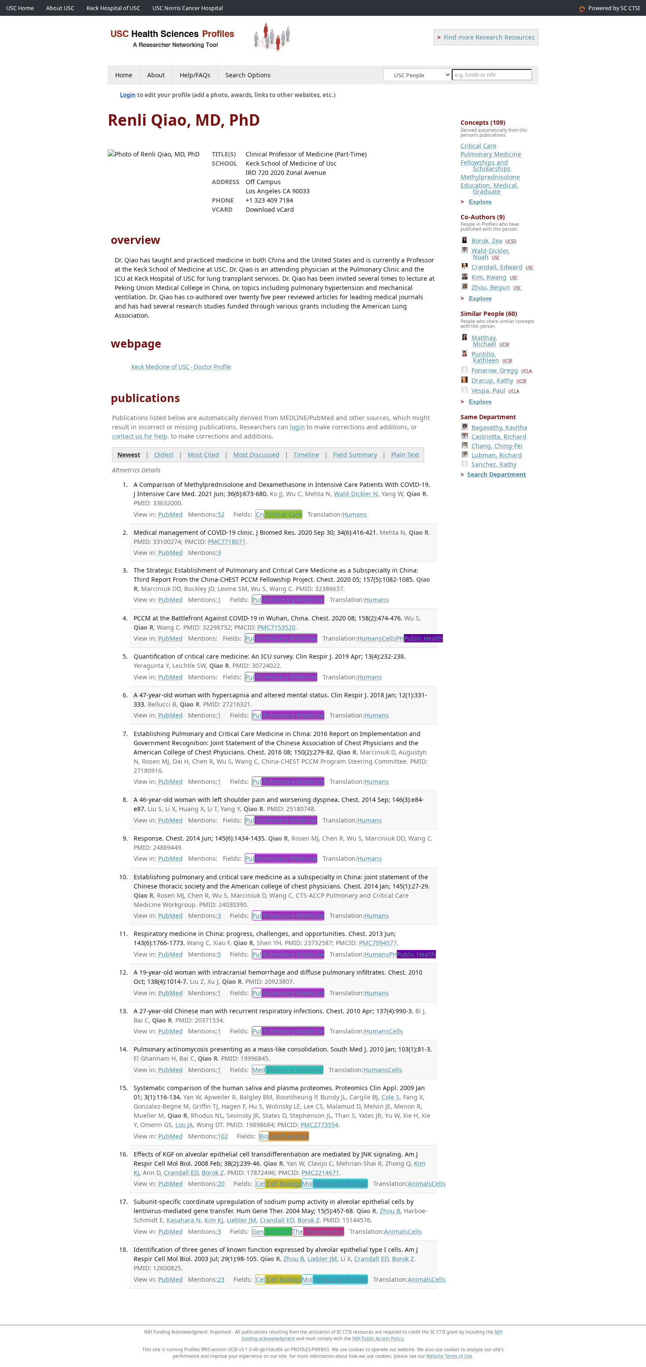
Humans (354, 514)
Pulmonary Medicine (491, 154)
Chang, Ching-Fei (497, 446)
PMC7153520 (276, 627)
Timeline (306, 454)
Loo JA (184, 1124)
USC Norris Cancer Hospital (187, 8)
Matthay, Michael (490, 341)
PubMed (170, 514)
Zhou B (390, 1211)
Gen (271, 1231)
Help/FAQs (195, 75)
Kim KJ (213, 1220)
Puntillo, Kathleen (492, 357)
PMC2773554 (319, 1124)
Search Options (248, 75)
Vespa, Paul (495, 390)
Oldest (164, 454)
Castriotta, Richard (499, 436)
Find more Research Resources (489, 37)
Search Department (496, 474)
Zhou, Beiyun (496, 287)
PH (419, 638)
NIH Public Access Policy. (378, 1338)
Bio (283, 1136)
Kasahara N (184, 1220)
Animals (420, 1183)
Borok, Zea (494, 240)
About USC (60, 8)
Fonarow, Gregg (502, 370)
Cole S (390, 1097)
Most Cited (203, 454)
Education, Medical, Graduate (490, 188)
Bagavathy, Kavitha (499, 427)
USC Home (20, 8)
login (297, 427)
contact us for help (139, 436)
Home (123, 75)
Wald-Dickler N (356, 494)
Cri (279, 514)
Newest (128, 454)
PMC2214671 (320, 1172)
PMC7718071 (227, 541)
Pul (288, 599)
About (156, 75)
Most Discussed (256, 454)
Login (128, 95)
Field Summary (355, 454)
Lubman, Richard (497, 455)
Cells (389, 638)
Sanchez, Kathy (494, 464)
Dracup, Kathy (499, 380)
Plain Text (405, 454)
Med (287, 1070)
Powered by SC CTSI (614, 8)
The (318, 1231)
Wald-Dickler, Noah (491, 254)
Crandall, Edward (502, 267)
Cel (278, 1183)
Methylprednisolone (490, 177)
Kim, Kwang (495, 277)
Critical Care (479, 145)
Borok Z (213, 1172)
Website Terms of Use (449, 1356)
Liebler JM (241, 1220)
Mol (334, 1183)
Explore (480, 201)
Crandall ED (181, 1172)
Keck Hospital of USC (113, 8)
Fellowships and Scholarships (486, 165)
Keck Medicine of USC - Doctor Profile (181, 367)
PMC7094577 (378, 943)
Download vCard (270, 209)
